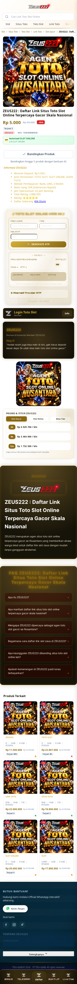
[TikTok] (22, 925)
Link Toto (54, 24)
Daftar (39, 979)
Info (67, 313)
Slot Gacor (50, 31)
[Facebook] (6, 925)
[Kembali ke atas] (70, 967)
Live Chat (68, 979)
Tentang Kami (11, 941)
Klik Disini (40, 201)
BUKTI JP (54, 979)
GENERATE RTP (38, 244)
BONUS (8, 979)
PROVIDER (17, 221)
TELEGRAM (23, 979)
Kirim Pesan (18, 909)
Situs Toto (21, 24)
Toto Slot (38, 24)
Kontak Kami (10, 946)
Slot (8, 24)
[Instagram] (14, 925)
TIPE (42, 221)
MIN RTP (15, 232)
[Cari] (6, 16)
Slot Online (38, 419)
